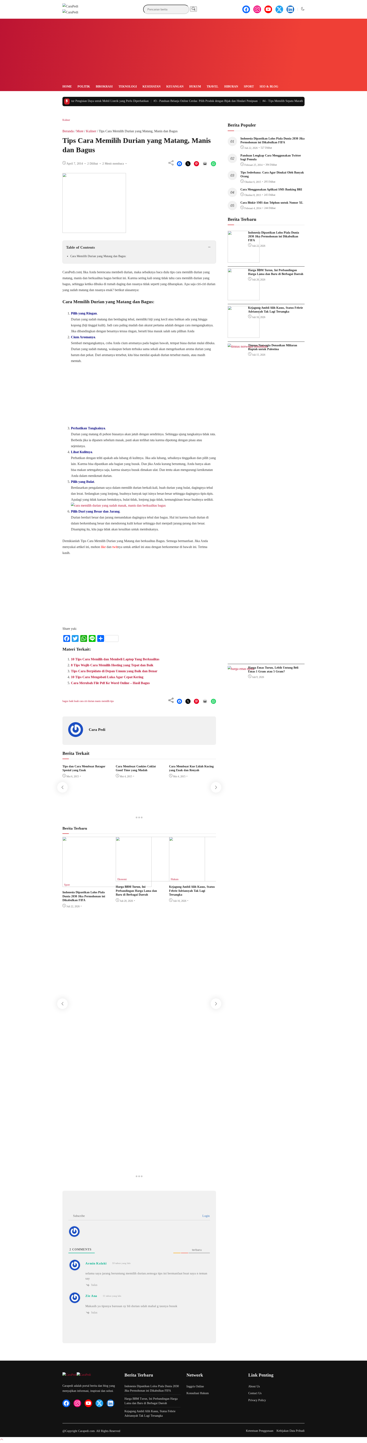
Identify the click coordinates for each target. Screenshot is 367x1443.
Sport (249, 86)
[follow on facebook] (246, 9)
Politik (84, 86)
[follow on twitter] (279, 9)
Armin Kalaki (95, 1263)
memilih (106, 701)
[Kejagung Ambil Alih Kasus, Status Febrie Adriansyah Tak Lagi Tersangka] (213, 880)
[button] (303, 9)
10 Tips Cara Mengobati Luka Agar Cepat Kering (107, 677)
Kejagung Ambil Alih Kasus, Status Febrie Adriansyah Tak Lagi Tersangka (192, 890)
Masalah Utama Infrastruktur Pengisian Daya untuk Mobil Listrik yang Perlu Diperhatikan (78, 101)
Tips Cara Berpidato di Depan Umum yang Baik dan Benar (114, 671)
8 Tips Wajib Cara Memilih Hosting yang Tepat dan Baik (112, 665)
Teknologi (128, 86)
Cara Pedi (97, 729)
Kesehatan (152, 86)
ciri (86, 701)
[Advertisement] (183, 52)
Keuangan (175, 86)
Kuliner (66, 119)
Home (67, 86)
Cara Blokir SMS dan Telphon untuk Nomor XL (271, 202)
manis (98, 701)
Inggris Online (195, 1386)
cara (81, 701)
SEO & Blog (269, 86)
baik (71, 701)
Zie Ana (91, 1296)
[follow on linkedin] (290, 9)
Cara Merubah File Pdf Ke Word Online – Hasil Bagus (110, 683)
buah (76, 701)
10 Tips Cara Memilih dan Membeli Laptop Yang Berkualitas (115, 659)
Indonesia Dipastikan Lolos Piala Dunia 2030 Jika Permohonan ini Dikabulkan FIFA (83, 896)
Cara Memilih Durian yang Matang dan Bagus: (98, 256)
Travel (212, 86)
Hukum (195, 86)
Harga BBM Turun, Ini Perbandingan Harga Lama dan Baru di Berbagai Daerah (136, 890)
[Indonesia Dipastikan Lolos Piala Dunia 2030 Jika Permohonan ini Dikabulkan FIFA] (107, 886)
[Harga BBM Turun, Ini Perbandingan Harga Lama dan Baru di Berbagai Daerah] (160, 880)
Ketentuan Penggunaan (259, 1430)
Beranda (68, 131)
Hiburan (231, 86)
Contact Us (254, 1393)
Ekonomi (122, 879)
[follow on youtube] (268, 9)
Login (206, 1216)
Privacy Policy (257, 1400)
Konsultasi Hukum (197, 1393)
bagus (65, 701)
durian (91, 701)
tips (112, 701)
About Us (254, 1386)
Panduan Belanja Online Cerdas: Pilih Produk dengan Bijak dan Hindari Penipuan (193, 101)
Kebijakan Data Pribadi (291, 1430)
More (79, 131)
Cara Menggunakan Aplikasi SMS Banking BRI (271, 189)
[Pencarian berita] (193, 9)
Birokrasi (104, 86)
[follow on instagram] (257, 9)
